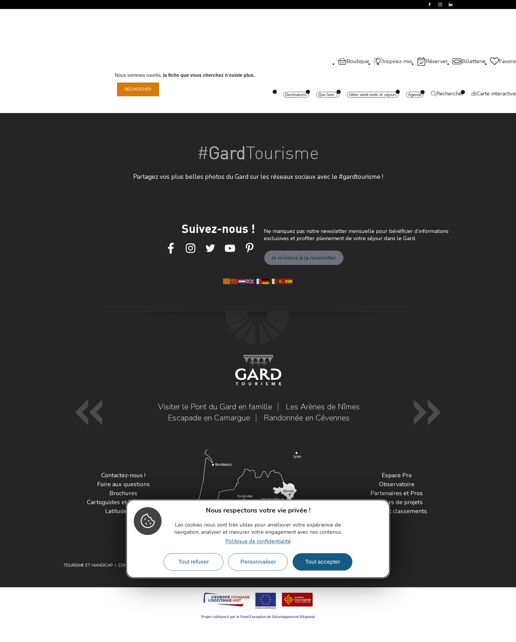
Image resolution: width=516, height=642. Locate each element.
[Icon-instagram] (190, 248)
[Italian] (273, 280)
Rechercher (138, 89)
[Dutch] (242, 280)
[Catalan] (227, 280)
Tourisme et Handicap (88, 565)
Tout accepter (322, 562)
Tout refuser (193, 562)
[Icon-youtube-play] (230, 248)
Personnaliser (258, 562)
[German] (266, 280)
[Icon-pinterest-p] (249, 248)
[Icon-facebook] (170, 248)
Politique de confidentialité (258, 541)
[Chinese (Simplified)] (235, 280)
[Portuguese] (281, 280)
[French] (258, 280)
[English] (250, 280)
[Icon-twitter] (210, 248)
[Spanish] (289, 280)
